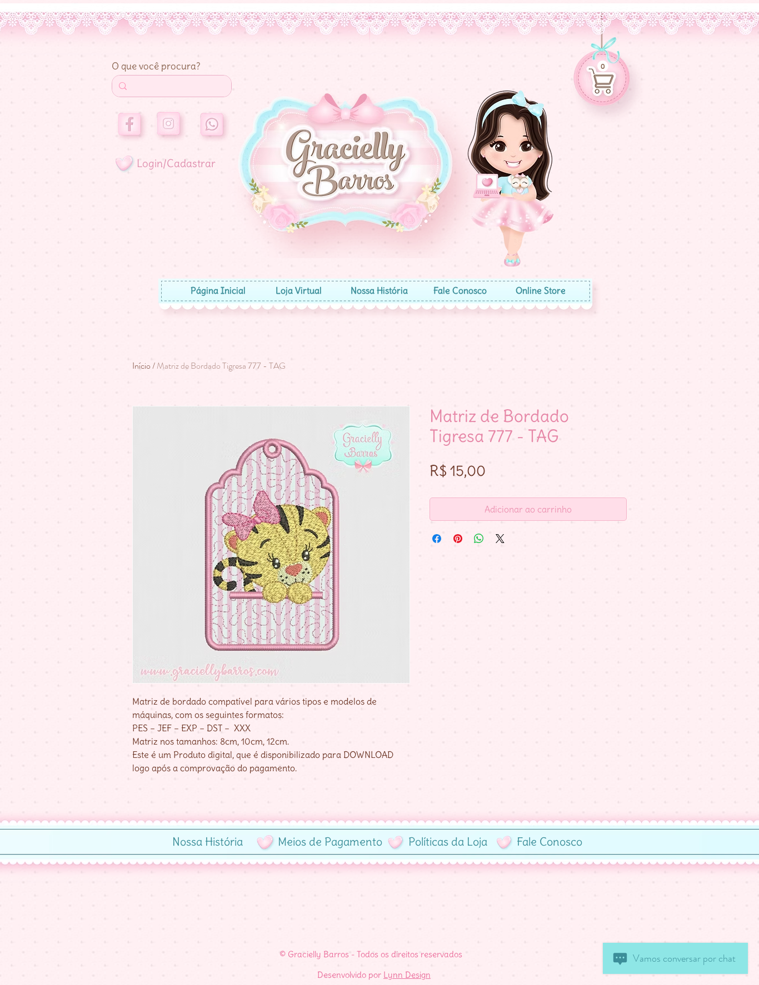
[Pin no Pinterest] (458, 538)
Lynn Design (407, 974)
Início (141, 365)
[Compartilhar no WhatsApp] (479, 538)
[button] (602, 66)
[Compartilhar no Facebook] (436, 538)
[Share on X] (500, 538)
